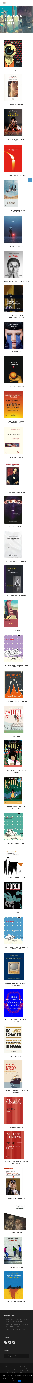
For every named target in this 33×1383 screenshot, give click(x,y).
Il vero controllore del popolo (16, 666)
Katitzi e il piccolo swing (16, 771)
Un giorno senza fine (16, 1302)
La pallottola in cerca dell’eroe (16, 948)
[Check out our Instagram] (13, 1342)
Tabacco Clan (16, 1267)
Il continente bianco (16, 561)
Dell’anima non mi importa (16, 281)
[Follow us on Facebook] (5, 1342)
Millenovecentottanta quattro (16, 984)
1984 (16, 70)
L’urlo (17, 912)
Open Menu (30, 180)
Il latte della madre (16, 596)
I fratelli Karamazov (16, 492)
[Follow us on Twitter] (9, 1342)
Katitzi (16, 736)
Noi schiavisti (16, 1056)
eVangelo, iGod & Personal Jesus (17, 316)
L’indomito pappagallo (16, 843)
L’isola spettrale (16, 878)
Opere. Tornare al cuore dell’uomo (16, 1162)
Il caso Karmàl (16, 527)
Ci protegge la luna (16, 175)
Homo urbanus (16, 457)
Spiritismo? (16, 1233)
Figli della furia (16, 386)
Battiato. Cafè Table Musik (16, 140)
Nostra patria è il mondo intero (16, 1091)
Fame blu (16, 352)
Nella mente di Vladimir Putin (16, 1021)
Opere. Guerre (16, 1127)
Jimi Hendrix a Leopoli (16, 701)
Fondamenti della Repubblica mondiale (16, 422)
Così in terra (16, 246)
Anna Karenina (16, 104)
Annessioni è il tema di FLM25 (15, 1329)
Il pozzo (17, 630)
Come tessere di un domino (16, 211)
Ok (19, 1381)
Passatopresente (16, 1198)
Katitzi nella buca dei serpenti (16, 808)
